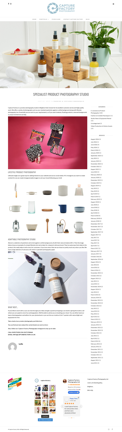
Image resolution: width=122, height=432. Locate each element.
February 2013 (95, 322)
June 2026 (94, 144)
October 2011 (95, 355)
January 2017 (95, 254)
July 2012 (94, 335)
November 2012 (96, 330)
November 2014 (96, 286)
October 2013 (95, 306)
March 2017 (94, 248)
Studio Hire (56, 19)
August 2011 (95, 360)
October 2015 (95, 275)
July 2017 (94, 237)
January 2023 (95, 161)
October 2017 (95, 229)
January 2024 (95, 153)
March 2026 (94, 150)
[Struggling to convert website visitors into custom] (52, 403)
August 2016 (95, 262)
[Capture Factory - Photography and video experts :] (45, 388)
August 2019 (95, 185)
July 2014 (94, 292)
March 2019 (94, 196)
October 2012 (95, 333)
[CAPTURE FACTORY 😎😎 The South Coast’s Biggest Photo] (45, 395)
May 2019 (94, 191)
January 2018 (95, 221)
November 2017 (96, 226)
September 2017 (96, 232)
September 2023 (96, 155)
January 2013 (95, 325)
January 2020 (95, 177)
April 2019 (94, 194)
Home (34, 19)
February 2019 (95, 199)
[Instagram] (10, 4)
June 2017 (94, 240)
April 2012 (94, 338)
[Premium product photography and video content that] (45, 410)
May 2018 (94, 210)
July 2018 (94, 205)
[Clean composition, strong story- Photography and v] (52, 410)
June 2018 (94, 207)
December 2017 (96, 224)
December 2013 (96, 300)
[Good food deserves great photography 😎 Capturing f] (37, 403)
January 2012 (95, 346)
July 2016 (94, 265)
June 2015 (94, 284)
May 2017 (94, 243)
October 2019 (95, 183)
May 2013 (94, 314)
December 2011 (96, 349)
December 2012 (96, 327)
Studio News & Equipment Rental (101, 118)
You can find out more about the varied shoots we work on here (28, 325)
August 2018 (95, 202)
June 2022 (94, 172)
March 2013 (94, 319)
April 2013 (94, 316)
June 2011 (94, 363)
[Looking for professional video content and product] (52, 388)
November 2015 (96, 273)
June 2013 (94, 311)
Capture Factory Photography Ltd (74, 381)
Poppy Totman (74, 398)
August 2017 (95, 235)
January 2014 (95, 297)
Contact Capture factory (73, 19)
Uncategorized (95, 123)
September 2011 (96, 357)
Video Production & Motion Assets (101, 126)
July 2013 (94, 308)
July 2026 (94, 142)
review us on (73, 392)
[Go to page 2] (71, 417)
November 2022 (96, 164)
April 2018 (94, 213)
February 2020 (95, 175)
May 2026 (94, 147)
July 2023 (94, 158)
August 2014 (95, 289)
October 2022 (95, 166)
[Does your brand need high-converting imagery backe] (37, 388)
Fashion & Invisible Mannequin (69, 101)
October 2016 (95, 256)
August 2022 (95, 169)
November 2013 (96, 303)
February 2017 (95, 251)
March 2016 (94, 270)
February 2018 (95, 218)
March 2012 (94, 341)
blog (88, 19)
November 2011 (96, 352)
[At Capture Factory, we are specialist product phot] (37, 395)
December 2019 (96, 180)
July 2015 (94, 281)
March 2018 (94, 215)
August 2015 (95, 278)
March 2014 (94, 295)
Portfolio (43, 19)
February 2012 (95, 344)
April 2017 (94, 245)
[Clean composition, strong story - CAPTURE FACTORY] (37, 410)
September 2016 (96, 259)
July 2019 (94, 188)
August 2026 (95, 139)
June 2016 (94, 267)
